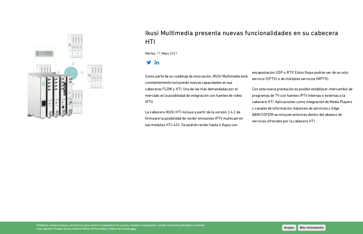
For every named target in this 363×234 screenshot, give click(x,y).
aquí (133, 229)
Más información (312, 227)
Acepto (289, 227)
